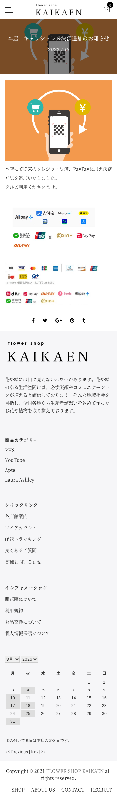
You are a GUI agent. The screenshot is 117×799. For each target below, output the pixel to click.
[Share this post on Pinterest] (72, 315)
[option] (58, 120)
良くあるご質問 (21, 550)
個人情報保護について (27, 633)
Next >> (38, 751)
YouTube (15, 460)
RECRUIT (101, 789)
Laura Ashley (19, 479)
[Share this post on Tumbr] (83, 315)
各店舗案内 (16, 516)
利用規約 (14, 610)
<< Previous (17, 751)
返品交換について (23, 621)
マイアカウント (21, 527)
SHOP (18, 789)
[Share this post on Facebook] (33, 315)
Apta (10, 469)
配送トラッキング (23, 538)
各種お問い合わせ (23, 561)
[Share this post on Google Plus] (58, 315)
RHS (10, 450)
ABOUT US (43, 789)
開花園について (21, 599)
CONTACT (72, 789)
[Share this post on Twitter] (45, 315)
